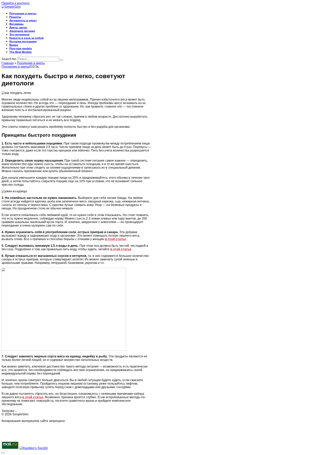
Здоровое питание (22, 30)
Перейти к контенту (16, 3)
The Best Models (20, 51)
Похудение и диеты (22, 13)
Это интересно (19, 34)
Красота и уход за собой (26, 37)
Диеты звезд (18, 27)
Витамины (16, 23)
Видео (13, 44)
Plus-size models (20, 48)
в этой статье (115, 239)
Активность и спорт (23, 20)
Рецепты (15, 16)
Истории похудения (23, 41)
